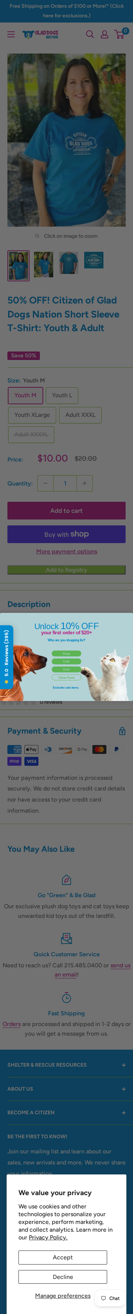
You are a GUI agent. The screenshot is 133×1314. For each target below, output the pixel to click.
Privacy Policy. (48, 1237)
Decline (63, 1276)
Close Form (66, 677)
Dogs (66, 653)
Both (66, 669)
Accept (63, 1257)
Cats (66, 661)
